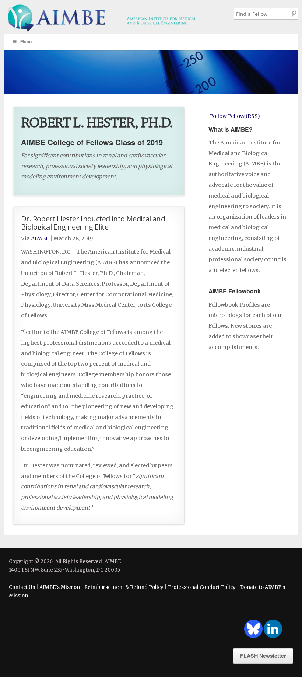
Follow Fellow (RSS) (235, 116)
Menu (26, 41)
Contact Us (22, 587)
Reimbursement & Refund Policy (124, 587)
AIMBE (112, 17)
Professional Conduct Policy (202, 587)
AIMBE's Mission (59, 587)
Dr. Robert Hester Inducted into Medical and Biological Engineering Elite (93, 222)
